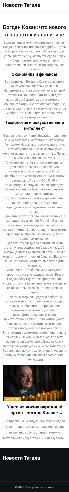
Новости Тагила (21, 5)
